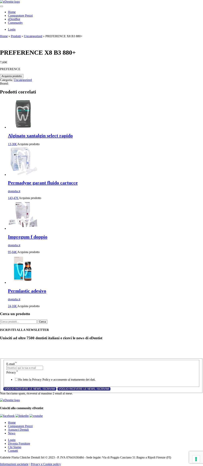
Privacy (12, 372)
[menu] (1, 6)
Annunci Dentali (18, 429)
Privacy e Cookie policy (46, 464)
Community (15, 22)
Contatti (13, 450)
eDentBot (14, 19)
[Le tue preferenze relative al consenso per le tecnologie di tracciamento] (196, 459)
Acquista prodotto (12, 76)
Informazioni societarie (14, 464)
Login (11, 29)
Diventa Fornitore (19, 443)
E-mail (11, 364)
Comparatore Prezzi (20, 15)
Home (12, 12)
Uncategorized (33, 36)
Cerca (42, 321)
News (11, 433)
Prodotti (16, 36)
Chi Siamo (14, 447)
